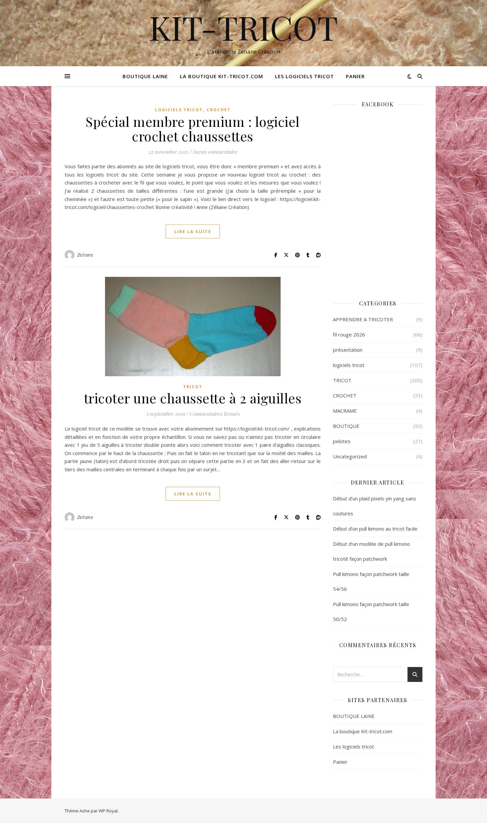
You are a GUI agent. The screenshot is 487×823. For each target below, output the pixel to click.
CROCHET (219, 110)
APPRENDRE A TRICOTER (363, 319)
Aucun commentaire (214, 151)
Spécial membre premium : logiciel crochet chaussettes (192, 129)
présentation (347, 349)
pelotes (342, 441)
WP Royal (108, 811)
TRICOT (192, 386)
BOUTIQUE (346, 426)
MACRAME (345, 410)
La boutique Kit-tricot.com (221, 76)
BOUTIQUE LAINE (145, 76)
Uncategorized (350, 456)
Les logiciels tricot (304, 76)
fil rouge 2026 (349, 334)
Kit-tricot (243, 27)
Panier (355, 76)
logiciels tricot (179, 110)
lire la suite (192, 231)
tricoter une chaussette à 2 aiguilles (193, 398)
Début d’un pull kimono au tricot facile (375, 528)
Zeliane (85, 255)
